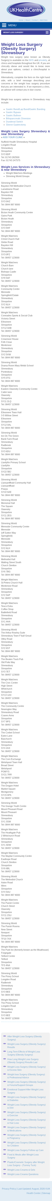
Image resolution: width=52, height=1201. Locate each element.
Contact (35, 20)
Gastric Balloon (13, 115)
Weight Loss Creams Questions (22, 1174)
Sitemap (46, 1193)
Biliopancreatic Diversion (18, 118)
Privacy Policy (9, 1189)
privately (43, 60)
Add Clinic (44, 20)
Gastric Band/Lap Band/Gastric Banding (25, 109)
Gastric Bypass (13, 112)
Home (21, 20)
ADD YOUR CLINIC (13, 137)
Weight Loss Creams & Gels (21, 1170)
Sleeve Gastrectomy (16, 125)
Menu (12, 25)
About (27, 20)
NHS (31, 60)
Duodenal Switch (14, 122)
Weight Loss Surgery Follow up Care (25, 1150)
